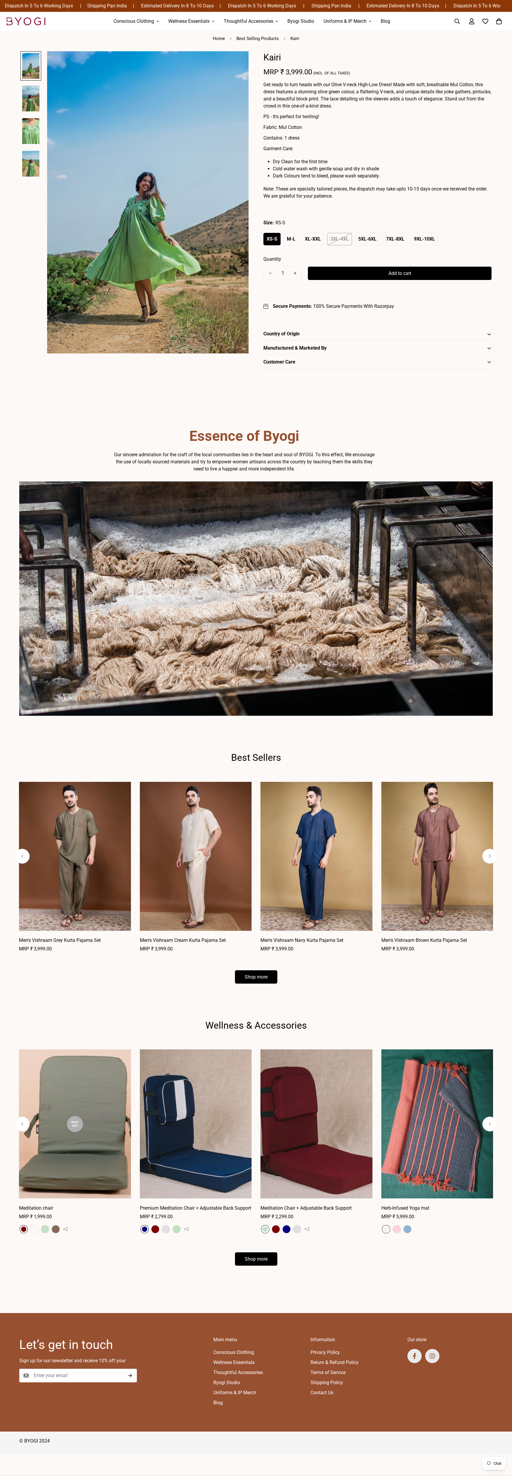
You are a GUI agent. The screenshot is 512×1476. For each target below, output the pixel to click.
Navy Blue (34, 1229)
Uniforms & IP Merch (345, 21)
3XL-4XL (339, 239)
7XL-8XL (395, 239)
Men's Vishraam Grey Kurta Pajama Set (60, 940)
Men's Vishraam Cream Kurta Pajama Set (183, 940)
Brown (56, 1229)
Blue (407, 1229)
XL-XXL (313, 239)
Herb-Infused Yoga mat (405, 1208)
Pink (397, 1229)
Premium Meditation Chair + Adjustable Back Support (195, 1208)
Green (45, 1229)
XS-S (272, 239)
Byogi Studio (300, 21)
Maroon (24, 1229)
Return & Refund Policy (335, 1362)
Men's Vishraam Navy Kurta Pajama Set (301, 940)
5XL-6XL (367, 239)
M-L (291, 239)
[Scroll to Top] (500, 1444)
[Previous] (22, 856)
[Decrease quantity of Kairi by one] (270, 273)
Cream (386, 1229)
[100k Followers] (432, 1356)
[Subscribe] (130, 1375)
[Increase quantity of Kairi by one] (295, 273)
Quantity (272, 259)
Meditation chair (36, 1208)
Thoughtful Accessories (248, 21)
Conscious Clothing (133, 21)
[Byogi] (25, 21)
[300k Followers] (414, 1356)
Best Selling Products (257, 38)
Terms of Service (328, 1372)
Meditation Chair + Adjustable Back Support (306, 1208)
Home (219, 38)
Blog (385, 21)
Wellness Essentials (188, 21)
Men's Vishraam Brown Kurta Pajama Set (424, 940)
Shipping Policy (327, 1382)
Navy (144, 1229)
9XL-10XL (424, 239)
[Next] (489, 856)
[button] (499, 21)
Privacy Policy (325, 1352)
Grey (166, 1229)
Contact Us (322, 1392)
